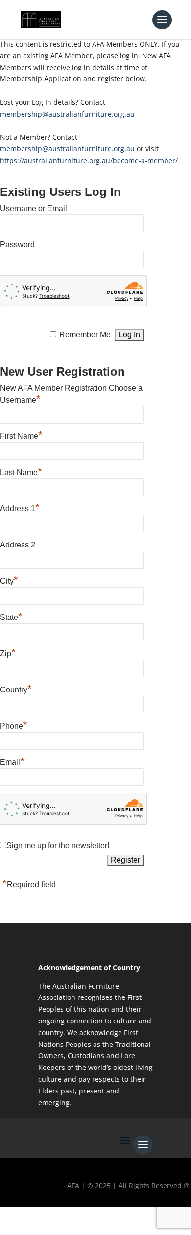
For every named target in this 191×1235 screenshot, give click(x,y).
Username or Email (33, 208)
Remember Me (85, 335)
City (9, 579)
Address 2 (17, 545)
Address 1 (20, 507)
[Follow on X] (40, 1218)
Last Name (21, 471)
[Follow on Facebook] (12, 1218)
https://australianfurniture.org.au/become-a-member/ (89, 160)
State (11, 616)
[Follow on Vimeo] (126, 1218)
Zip (8, 652)
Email (12, 761)
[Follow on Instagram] (69, 1218)
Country (16, 688)
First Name (21, 434)
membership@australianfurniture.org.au (67, 114)
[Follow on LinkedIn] (97, 1218)
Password (17, 244)
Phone (13, 724)
